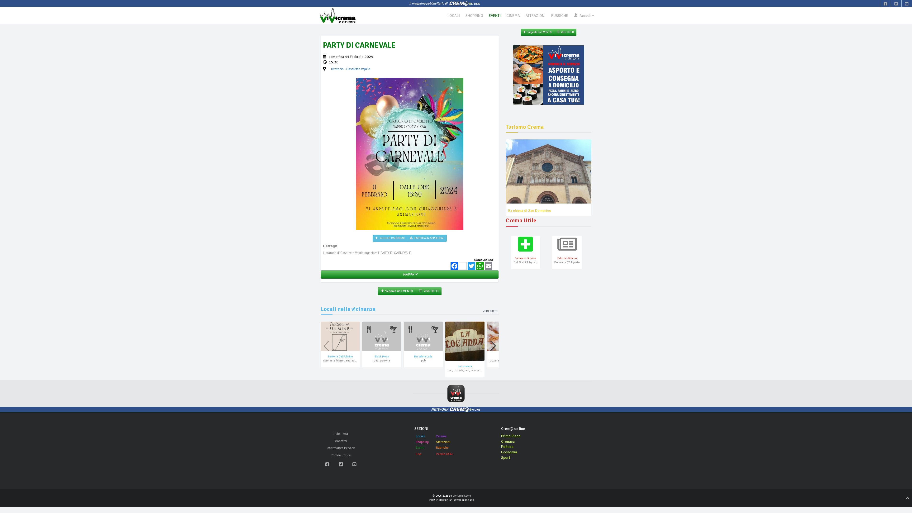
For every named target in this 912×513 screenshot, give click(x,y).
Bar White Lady (423, 356)
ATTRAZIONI (536, 15)
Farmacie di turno (525, 258)
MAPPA (408, 274)
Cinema (441, 436)
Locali (420, 436)
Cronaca (508, 441)
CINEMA (513, 15)
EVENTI (495, 15)
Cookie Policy (341, 455)
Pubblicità (340, 434)
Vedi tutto (490, 311)
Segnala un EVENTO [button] (398, 291)
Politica (507, 446)
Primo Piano (511, 436)
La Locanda (465, 366)
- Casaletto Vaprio (350, 69)
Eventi (420, 448)
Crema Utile (444, 454)
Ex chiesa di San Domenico (529, 210)
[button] (493, 346)
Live (419, 454)
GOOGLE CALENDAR (392, 238)
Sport (505, 457)
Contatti (341, 441)
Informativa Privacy (341, 448)
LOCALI (453, 15)
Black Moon (382, 356)
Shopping (422, 442)
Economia (509, 452)
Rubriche (442, 448)
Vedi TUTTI (430, 291)
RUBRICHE (559, 15)
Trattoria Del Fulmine (340, 356)
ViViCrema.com (462, 496)
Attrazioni (443, 442)
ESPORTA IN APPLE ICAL (429, 238)
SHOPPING (474, 15)
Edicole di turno (567, 258)
